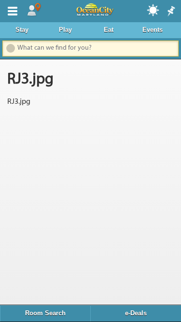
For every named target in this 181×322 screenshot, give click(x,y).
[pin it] (170, 11)
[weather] (153, 9)
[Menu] (10, 10)
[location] (34, 10)
